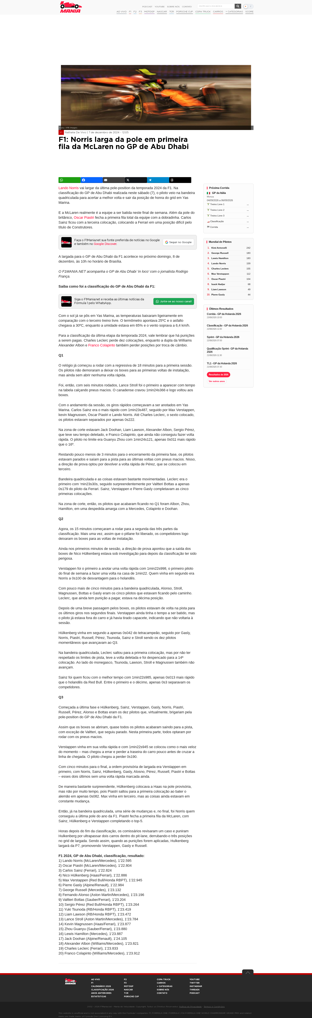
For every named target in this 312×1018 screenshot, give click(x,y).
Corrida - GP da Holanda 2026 (224, 314)
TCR (171, 12)
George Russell (219, 253)
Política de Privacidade (190, 1007)
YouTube (160, 7)
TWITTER (195, 983)
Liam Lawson (218, 289)
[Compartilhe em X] (136, 180)
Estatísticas (98, 997)
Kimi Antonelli (219, 247)
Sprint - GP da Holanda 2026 (223, 337)
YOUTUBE (195, 979)
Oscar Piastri (84, 217)
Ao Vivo (122, 12)
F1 (130, 12)
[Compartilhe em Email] (114, 180)
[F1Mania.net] (71, 6)
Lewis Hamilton (219, 258)
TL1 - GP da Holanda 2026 (222, 363)
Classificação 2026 (102, 990)
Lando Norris (68, 188)
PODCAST (195, 993)
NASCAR (162, 12)
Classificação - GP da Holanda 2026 (227, 325)
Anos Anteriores (101, 993)
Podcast (147, 7)
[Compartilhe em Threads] (180, 180)
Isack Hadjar (218, 284)
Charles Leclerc (220, 268)
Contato (187, 7)
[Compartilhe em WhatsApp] (69, 180)
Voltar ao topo (248, 973)
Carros (218, 12)
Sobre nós (173, 7)
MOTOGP (128, 986)
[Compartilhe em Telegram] (158, 180)
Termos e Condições (214, 1007)
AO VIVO (95, 979)
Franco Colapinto (101, 345)
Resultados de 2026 (218, 374)
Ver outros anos (217, 381)
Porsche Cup (184, 12)
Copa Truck (203, 12)
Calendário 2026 (101, 986)
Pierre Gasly (218, 294)
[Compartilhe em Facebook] (92, 180)
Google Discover (105, 244)
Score (249, 12)
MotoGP (149, 12)
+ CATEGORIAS (234, 12)
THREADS (195, 990)
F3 (140, 12)
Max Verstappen (220, 273)
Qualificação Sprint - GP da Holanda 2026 (227, 350)
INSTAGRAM (196, 986)
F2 (135, 12)
